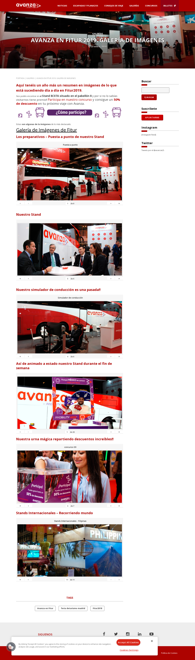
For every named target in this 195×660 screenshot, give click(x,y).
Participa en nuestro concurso (70, 99)
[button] (11, 646)
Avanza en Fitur (45, 608)
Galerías (134, 5)
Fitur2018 (97, 608)
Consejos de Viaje (113, 5)
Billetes (168, 5)
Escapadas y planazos (85, 5)
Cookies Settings (129, 650)
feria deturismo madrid (73, 608)
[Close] (152, 641)
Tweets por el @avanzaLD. (152, 150)
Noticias (62, 5)
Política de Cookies (169, 653)
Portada (20, 78)
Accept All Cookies (128, 642)
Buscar (150, 97)
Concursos (151, 5)
